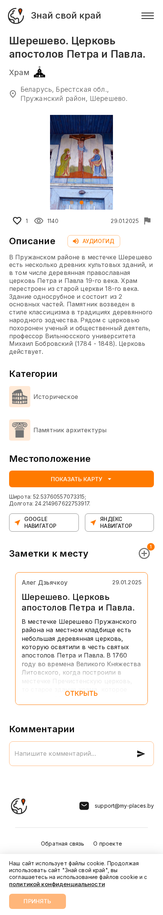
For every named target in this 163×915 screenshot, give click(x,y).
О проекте (107, 843)
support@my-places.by (124, 805)
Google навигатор (40, 522)
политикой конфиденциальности (57, 884)
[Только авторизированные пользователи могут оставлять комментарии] (141, 753)
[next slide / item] (148, 162)
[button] (72, 202)
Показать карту (76, 479)
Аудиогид (98, 241)
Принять (37, 901)
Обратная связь (62, 843)
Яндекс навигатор (116, 522)
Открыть (81, 693)
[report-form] (147, 221)
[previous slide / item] (14, 162)
